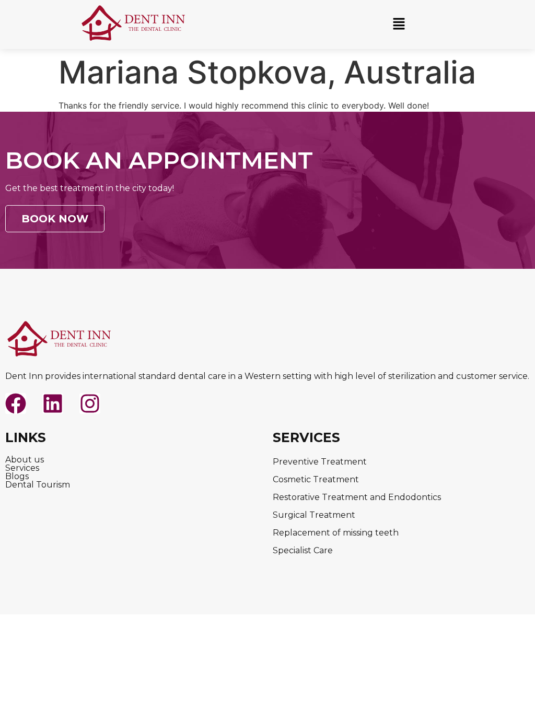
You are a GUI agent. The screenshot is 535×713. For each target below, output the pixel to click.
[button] (398, 24)
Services (22, 468)
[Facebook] (15, 403)
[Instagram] (89, 403)
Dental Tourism (37, 485)
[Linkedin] (52, 403)
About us (24, 460)
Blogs (17, 476)
